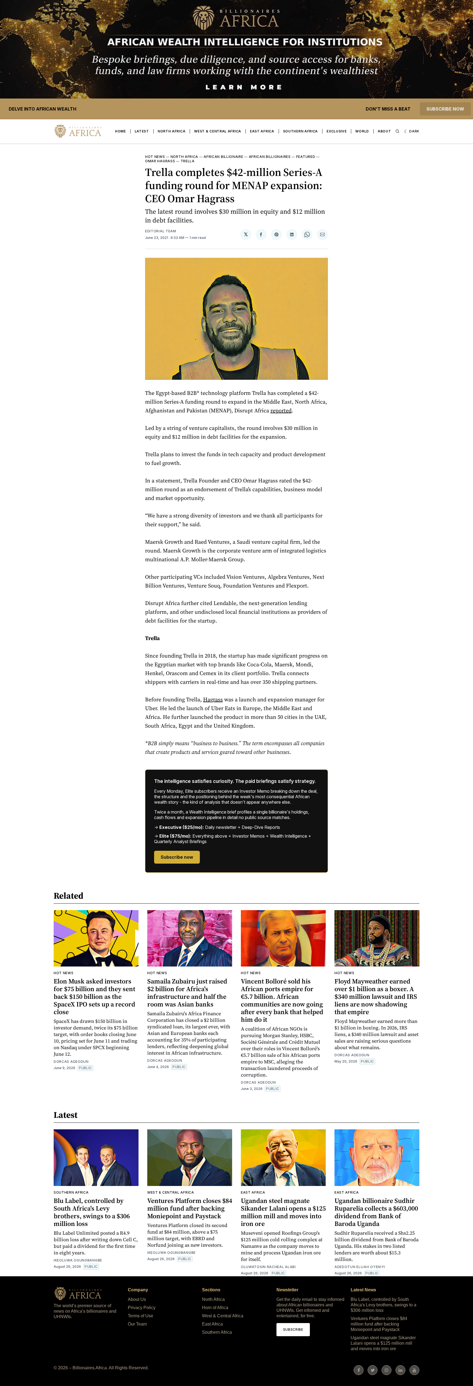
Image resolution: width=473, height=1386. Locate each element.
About (384, 131)
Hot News (155, 157)
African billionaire (223, 157)
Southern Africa (300, 131)
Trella (188, 161)
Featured (305, 157)
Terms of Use (140, 1315)
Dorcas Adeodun (71, 1062)
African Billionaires (270, 157)
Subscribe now (445, 109)
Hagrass (213, 699)
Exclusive (337, 131)
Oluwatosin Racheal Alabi (268, 1267)
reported (281, 410)
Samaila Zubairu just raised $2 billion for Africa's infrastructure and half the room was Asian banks (187, 993)
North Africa (171, 131)
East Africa (262, 131)
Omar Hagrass (160, 161)
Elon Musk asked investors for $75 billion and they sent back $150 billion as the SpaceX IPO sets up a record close (94, 996)
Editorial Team (160, 231)
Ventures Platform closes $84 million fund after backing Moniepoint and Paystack (189, 1208)
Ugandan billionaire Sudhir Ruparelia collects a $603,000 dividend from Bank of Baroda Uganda (376, 1212)
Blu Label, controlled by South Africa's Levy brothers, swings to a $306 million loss (92, 1212)
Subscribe (293, 1329)
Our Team (137, 1324)
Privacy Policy (141, 1307)
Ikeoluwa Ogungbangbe (78, 1260)
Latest (142, 131)
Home (120, 131)
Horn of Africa (215, 1307)
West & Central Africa (217, 131)
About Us (137, 1299)
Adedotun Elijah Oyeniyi (359, 1267)
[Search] (397, 131)
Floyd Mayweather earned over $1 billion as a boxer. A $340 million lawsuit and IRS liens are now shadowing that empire (375, 996)
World (362, 131)
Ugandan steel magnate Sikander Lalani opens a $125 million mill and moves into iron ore (283, 1212)
